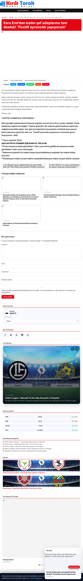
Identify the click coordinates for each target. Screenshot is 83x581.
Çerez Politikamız (36, 578)
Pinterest (45, 84)
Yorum (5, 244)
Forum (48, 10)
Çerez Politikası (60, 10)
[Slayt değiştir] (37, 564)
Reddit (38, 84)
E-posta (5, 272)
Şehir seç (8, 317)
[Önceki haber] (72, 349)
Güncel (11, 17)
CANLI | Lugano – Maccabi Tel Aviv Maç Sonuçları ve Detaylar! (23, 446)
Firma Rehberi (37, 10)
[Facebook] (5, 335)
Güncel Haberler (23, 10)
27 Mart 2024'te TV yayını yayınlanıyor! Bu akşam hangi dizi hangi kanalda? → (64, 166)
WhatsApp (30, 84)
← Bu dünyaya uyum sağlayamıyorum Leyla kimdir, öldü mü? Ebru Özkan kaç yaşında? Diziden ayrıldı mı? (24, 166)
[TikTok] (28, 335)
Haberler (4, 17)
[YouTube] (22, 335)
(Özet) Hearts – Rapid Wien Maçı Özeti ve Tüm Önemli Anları (23, 444)
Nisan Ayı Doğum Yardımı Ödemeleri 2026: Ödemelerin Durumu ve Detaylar (27, 448)
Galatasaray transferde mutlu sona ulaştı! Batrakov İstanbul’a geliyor (25, 451)
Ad (3, 264)
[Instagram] (16, 335)
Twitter (13, 84)
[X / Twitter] (11, 335)
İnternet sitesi (7, 280)
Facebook (21, 84)
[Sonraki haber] (77, 349)
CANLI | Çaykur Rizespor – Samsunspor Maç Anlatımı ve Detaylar (24, 442)
